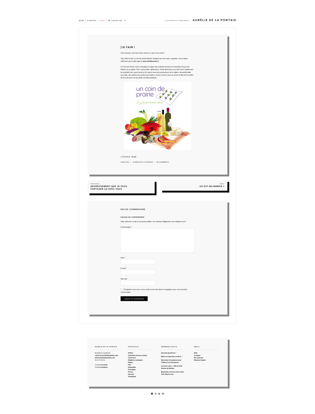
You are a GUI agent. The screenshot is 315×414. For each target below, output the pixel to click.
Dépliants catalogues (135, 360)
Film (129, 365)
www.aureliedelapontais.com (105, 358)
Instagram (104, 367)
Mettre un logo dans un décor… (172, 356)
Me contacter (115, 20)
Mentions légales (200, 360)
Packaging (131, 369)
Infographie (132, 367)
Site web (124, 279)
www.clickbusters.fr (151, 61)
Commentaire (126, 227)
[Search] (125, 20)
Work (81, 20)
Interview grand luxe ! (168, 353)
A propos (92, 20)
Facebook (104, 365)
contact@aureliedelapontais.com (106, 355)
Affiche (130, 353)
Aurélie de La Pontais (143, 162)
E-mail (123, 268)
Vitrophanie (132, 376)
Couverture (132, 358)
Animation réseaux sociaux (137, 355)
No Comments (162, 162)
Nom (123, 258)
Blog (102, 20)
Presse (130, 372)
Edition (130, 362)
